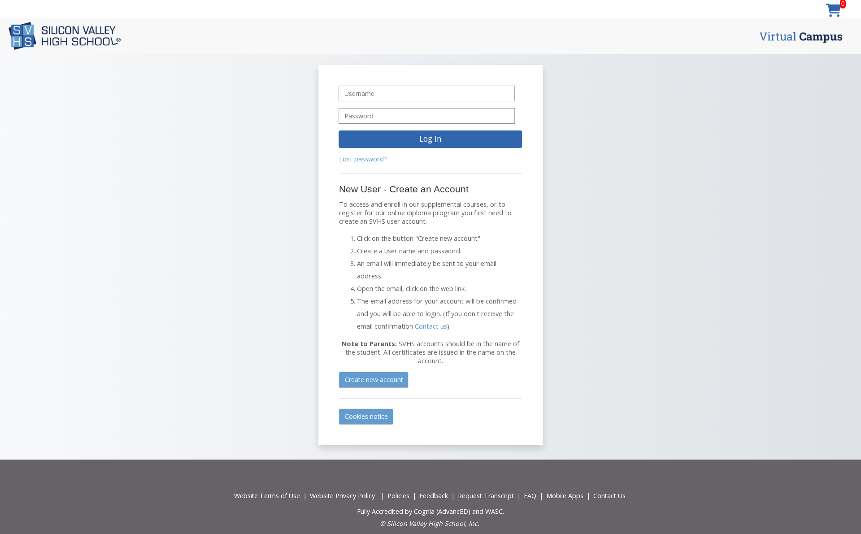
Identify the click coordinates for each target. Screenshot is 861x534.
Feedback (433, 495)
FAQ (530, 495)
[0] (833, 10)
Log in (430, 138)
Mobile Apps (564, 495)
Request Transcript (486, 495)
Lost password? (363, 159)
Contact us (431, 326)
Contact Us (609, 495)
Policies (398, 495)
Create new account (374, 379)
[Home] (65, 35)
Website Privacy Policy (342, 495)
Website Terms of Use (267, 495)
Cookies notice (366, 416)
